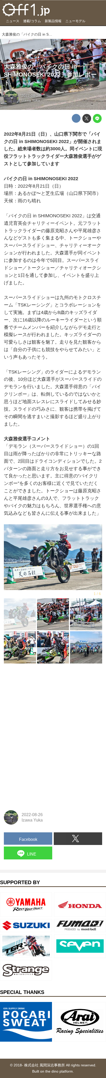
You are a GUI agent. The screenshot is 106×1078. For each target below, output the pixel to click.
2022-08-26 (30, 95)
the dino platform (59, 1071)
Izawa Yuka (30, 100)
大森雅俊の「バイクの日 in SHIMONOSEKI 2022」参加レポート (50, 74)
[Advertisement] (42, 701)
